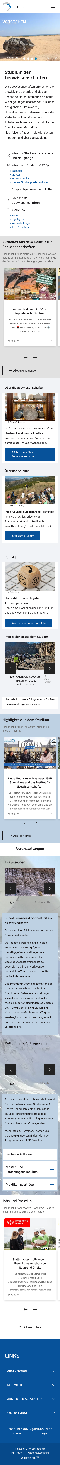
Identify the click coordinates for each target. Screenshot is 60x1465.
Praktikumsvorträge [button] (20, 1185)
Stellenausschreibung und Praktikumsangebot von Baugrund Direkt (30, 1263)
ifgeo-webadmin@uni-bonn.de (30, 1429)
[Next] (56, 57)
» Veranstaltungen (20, 223)
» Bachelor (16, 170)
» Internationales (20, 178)
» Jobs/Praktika (19, 227)
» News (14, 215)
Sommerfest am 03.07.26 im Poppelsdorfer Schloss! (30, 311)
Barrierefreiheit (28, 1458)
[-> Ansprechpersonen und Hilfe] (30, 578)
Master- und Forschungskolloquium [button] (22, 1169)
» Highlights (17, 219)
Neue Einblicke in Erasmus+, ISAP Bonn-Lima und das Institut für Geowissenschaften (30, 782)
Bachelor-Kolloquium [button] (20, 1154)
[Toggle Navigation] (53, 6)
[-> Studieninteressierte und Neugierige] (30, 409)
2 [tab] (28, 58)
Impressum (16, 1452)
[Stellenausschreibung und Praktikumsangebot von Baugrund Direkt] (51, 1295)
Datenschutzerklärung (38, 1452)
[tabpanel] (30, 37)
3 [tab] (32, 58)
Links (12, 1355)
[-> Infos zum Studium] (30, 492)
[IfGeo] (6, 6)
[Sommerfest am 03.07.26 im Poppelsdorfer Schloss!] (51, 341)
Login (44, 1433)
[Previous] (48, 57)
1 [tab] (24, 58)
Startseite (16, 1433)
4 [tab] (36, 58)
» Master (15, 174)
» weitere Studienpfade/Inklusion (29, 182)
